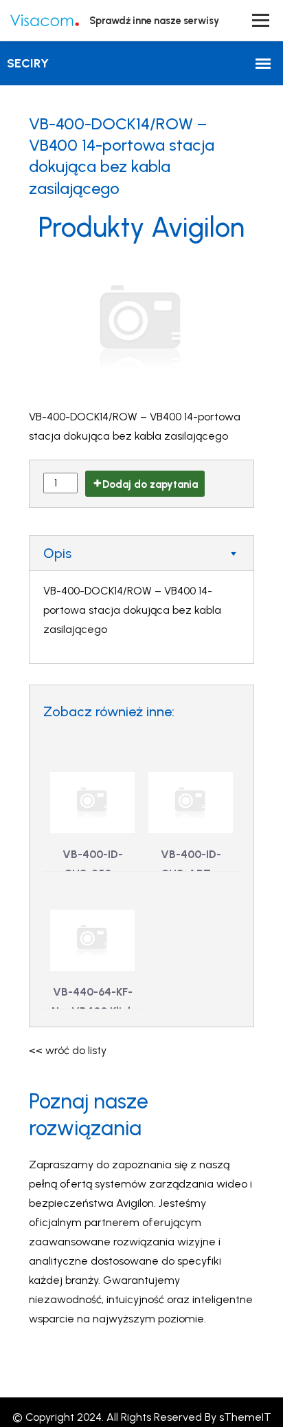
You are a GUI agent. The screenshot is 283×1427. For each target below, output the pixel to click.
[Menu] (261, 20)
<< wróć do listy (67, 1050)
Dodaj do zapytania (150, 484)
